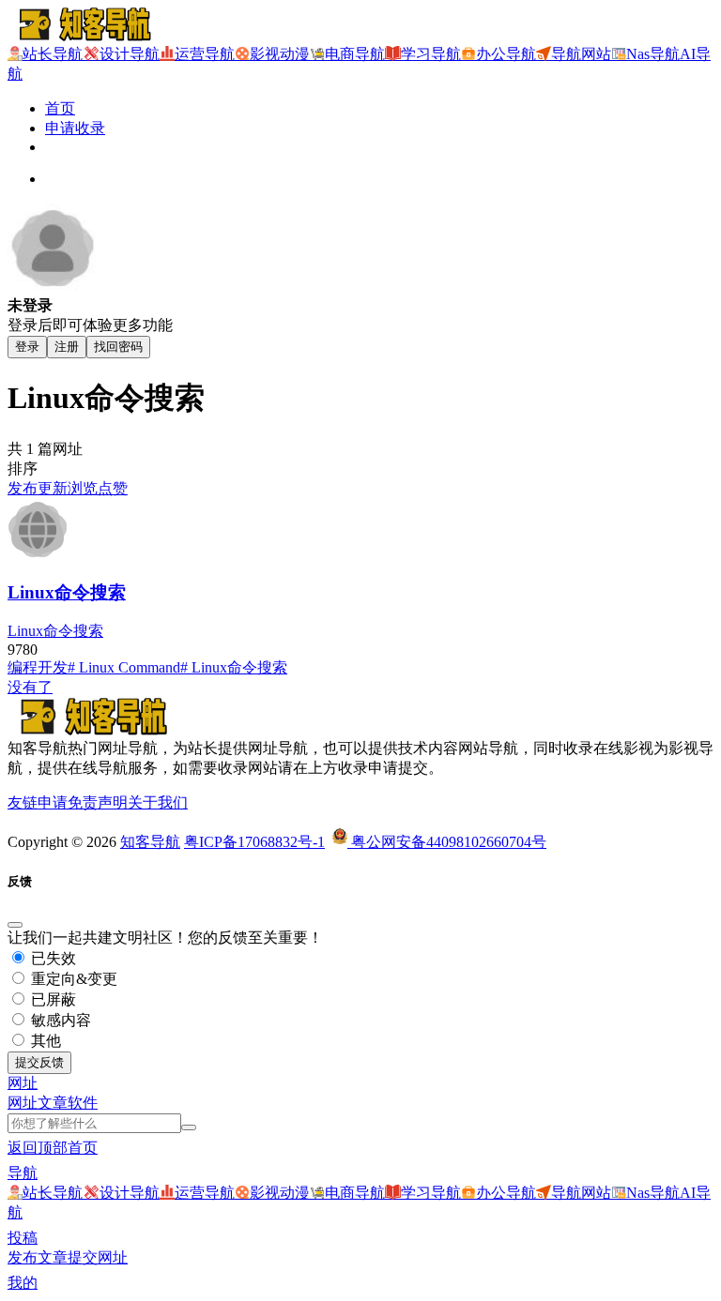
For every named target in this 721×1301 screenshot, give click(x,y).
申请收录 (75, 128)
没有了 (30, 687)
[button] (23, 1083)
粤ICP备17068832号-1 (254, 842)
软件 (83, 1103)
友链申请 (38, 802)
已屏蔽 (51, 999)
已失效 (51, 958)
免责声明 (98, 802)
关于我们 (158, 802)
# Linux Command (124, 667)
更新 (53, 488)
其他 (44, 1041)
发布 (23, 488)
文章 (53, 1103)
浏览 (83, 488)
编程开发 (38, 667)
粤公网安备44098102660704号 (446, 842)
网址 (23, 1103)
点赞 (113, 488)
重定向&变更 (72, 979)
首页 (60, 108)
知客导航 (150, 842)
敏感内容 (59, 1020)
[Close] (15, 925)
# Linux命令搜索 (233, 667)
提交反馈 (39, 1062)
